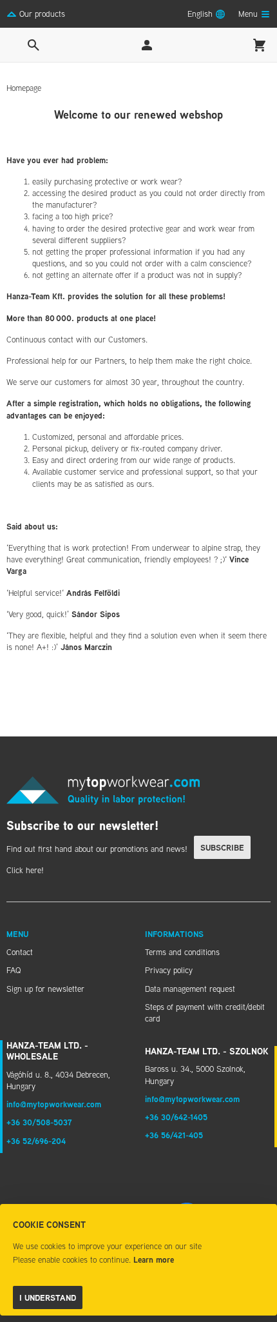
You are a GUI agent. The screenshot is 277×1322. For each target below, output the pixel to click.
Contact (19, 952)
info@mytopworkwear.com (53, 1104)
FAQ (13, 970)
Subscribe (222, 847)
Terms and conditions (182, 952)
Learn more (153, 1259)
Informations (174, 934)
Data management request (190, 988)
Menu (17, 934)
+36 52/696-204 (36, 1141)
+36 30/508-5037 (39, 1122)
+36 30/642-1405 (176, 1117)
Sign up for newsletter (45, 988)
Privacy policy (169, 970)
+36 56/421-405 (174, 1135)
